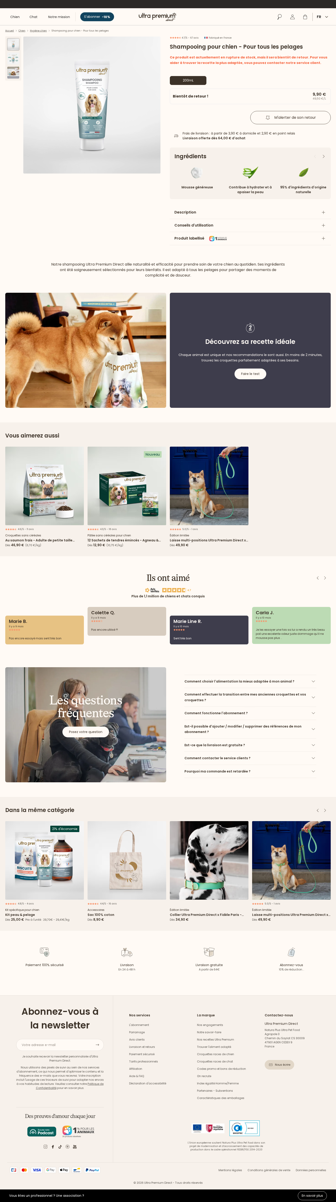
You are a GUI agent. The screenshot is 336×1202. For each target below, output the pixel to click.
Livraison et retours (142, 1047)
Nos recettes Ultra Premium (215, 1039)
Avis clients (137, 1039)
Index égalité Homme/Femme (218, 1083)
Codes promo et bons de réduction (221, 1069)
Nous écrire (282, 1065)
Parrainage (137, 1032)
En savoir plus (312, 1195)
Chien (22, 30)
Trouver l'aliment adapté (214, 1047)
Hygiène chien (38, 30)
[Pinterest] (67, 1147)
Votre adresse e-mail (39, 1045)
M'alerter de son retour (295, 117)
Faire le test (250, 374)
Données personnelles (311, 1170)
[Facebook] (52, 1147)
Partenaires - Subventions (215, 1091)
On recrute (204, 1076)
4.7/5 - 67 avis (190, 38)
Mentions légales (230, 1170)
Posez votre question (85, 732)
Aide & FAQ (136, 1076)
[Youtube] (74, 1147)
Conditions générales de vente (269, 1170)
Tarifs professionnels (143, 1061)
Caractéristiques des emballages (220, 1098)
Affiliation (135, 1069)
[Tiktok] (60, 1147)
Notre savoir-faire (209, 1032)
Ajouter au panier (44, 520)
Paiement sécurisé (142, 1054)
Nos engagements (210, 1025)
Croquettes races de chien (215, 1054)
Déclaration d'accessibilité (147, 1083)
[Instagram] (45, 1147)
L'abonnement (139, 1025)
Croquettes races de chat (215, 1061)
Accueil (9, 30)
